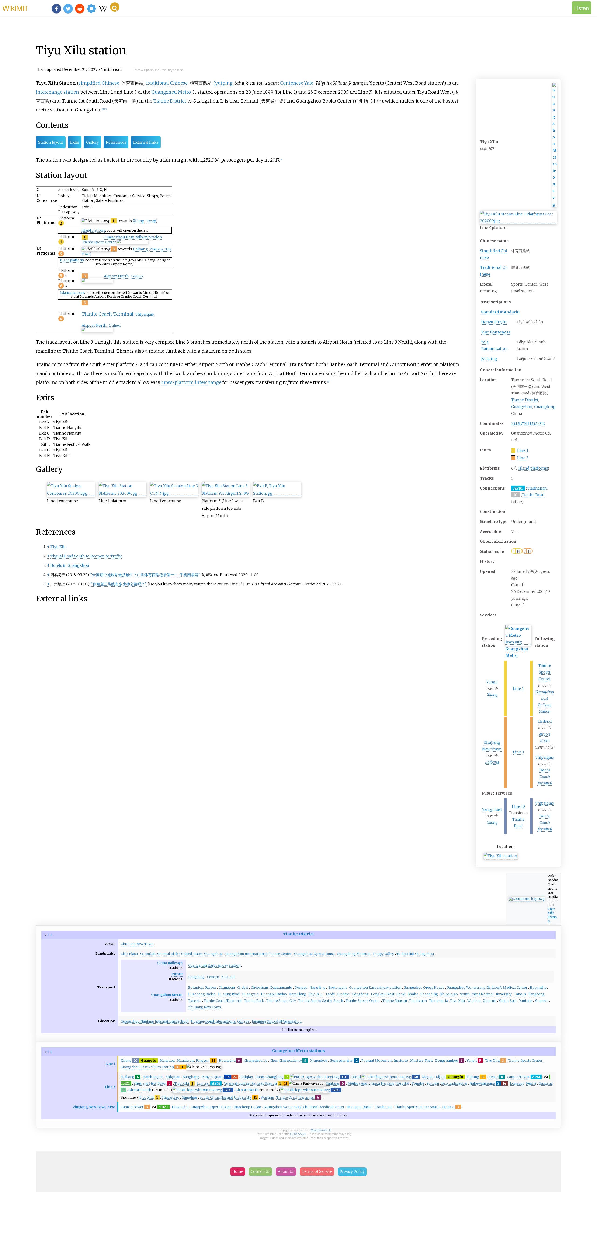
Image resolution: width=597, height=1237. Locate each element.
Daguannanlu (281, 987)
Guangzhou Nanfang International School (155, 1021)
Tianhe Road (533, 494)
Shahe (413, 994)
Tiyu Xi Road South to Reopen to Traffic (86, 556)
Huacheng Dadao (202, 994)
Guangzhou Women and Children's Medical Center (487, 987)
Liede (330, 994)
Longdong (196, 977)
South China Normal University (486, 994)
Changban (227, 987)
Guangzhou (521, 406)
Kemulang (297, 994)
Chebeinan (259, 987)
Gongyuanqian (341, 1060)
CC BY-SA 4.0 (298, 1134)
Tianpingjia (438, 1001)
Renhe (531, 1083)
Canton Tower (518, 1077)
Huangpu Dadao (274, 994)
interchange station (57, 92)
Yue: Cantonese (496, 332)
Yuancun (541, 1001)
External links (145, 142)
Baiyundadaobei (454, 1083)
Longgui (517, 1083)
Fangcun (202, 1060)
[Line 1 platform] (122, 493)
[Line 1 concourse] (71, 493)
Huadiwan (185, 1060)
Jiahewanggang (482, 1083)
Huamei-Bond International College (220, 1021)
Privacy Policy (352, 1171)
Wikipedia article (320, 1130)
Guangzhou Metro (171, 92)
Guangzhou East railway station (214, 965)
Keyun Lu (316, 994)
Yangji (492, 682)
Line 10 (518, 806)
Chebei (242, 987)
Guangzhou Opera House (314, 954)
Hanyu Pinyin (494, 322)
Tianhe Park (254, 1001)
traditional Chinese (166, 83)
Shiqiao (247, 1077)
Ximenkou (318, 1060)
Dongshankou (446, 1060)
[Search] (114, 7)
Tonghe (418, 1083)
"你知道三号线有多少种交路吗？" (119, 584)
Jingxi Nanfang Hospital (390, 1083)
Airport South (139, 1090)
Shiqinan (173, 1077)
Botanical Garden (202, 987)
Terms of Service (317, 1171)
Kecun (494, 1077)
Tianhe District (524, 399)
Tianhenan (537, 488)
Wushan (474, 1001)
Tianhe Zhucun (394, 1001)
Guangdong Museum (354, 954)
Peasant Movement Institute (384, 1060)
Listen (581, 8)
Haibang (492, 762)
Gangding (318, 987)
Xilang (492, 695)
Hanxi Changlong (269, 1077)
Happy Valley (383, 954)
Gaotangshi (337, 987)
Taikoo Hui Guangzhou (415, 954)
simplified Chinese (98, 83)
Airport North (116, 276)
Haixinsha (538, 987)
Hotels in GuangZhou (69, 565)
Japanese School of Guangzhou (277, 1021)
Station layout (50, 142)
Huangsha (227, 1060)
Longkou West (382, 994)
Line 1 (522, 450)
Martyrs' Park (421, 1060)
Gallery (92, 142)
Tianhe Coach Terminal (544, 776)
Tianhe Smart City (281, 1001)
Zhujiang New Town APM (94, 1107)
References (116, 142)
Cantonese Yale (296, 83)
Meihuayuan (358, 1083)
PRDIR (177, 974)
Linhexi (545, 721)
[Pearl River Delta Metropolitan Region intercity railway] (315, 1077)
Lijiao (440, 1077)
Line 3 (522, 458)
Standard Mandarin (500, 312)
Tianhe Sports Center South (320, 1001)
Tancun (520, 994)
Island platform (93, 230)
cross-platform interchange (191, 382)
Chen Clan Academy (286, 1060)
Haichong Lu (153, 1077)
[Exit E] (277, 493)
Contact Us (260, 1171)
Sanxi (401, 994)
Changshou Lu (255, 1060)
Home (237, 1171)
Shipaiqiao (544, 757)
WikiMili (15, 7)
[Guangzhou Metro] (554, 204)
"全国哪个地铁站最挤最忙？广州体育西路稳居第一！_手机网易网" (145, 574)
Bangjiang (191, 1077)
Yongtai (433, 1083)
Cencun (213, 977)
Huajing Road (229, 994)
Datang (473, 1077)
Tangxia (194, 1001)
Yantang (525, 1001)
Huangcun (250, 994)
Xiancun (489, 1001)
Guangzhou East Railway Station (133, 237)
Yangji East (492, 809)
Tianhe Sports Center (544, 672)
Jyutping (489, 358)
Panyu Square (213, 1077)
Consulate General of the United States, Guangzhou (181, 954)
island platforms (533, 468)
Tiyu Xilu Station (552, 915)
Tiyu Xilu (58, 546)
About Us (286, 1171)
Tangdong (536, 994)
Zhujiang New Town (137, 944)
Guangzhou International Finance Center (258, 954)
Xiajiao (428, 1077)
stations (317, 1050)
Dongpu (301, 987)
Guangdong (544, 406)
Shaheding (429, 994)
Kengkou (167, 1060)
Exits (74, 142)
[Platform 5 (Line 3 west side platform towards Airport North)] (226, 493)
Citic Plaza (129, 954)
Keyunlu (228, 977)
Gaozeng (546, 1083)
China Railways (170, 963)
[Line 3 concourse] (174, 493)
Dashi (356, 1077)
